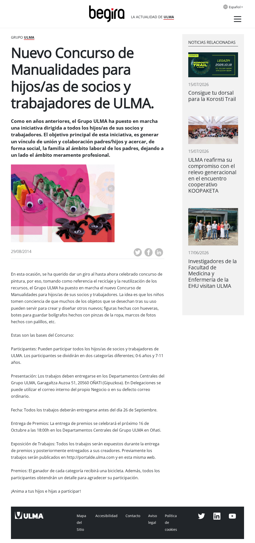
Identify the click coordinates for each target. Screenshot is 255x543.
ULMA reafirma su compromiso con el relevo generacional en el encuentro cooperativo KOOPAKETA (212, 175)
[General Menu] (237, 20)
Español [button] (235, 7)
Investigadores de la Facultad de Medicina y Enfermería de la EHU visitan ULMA (212, 273)
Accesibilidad (106, 516)
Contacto (133, 516)
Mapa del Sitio (81, 522)
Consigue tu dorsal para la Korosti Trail (212, 96)
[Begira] (108, 13)
